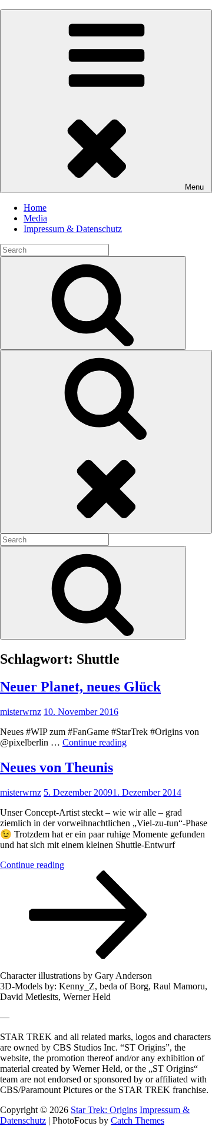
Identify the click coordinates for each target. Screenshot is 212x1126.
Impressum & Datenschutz (73, 229)
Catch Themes (137, 1120)
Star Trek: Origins (104, 1110)
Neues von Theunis (56, 767)
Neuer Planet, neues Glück (80, 686)
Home (35, 208)
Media (35, 218)
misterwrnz (20, 712)
